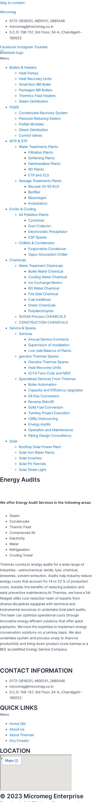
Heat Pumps (28, 73)
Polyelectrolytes (41, 311)
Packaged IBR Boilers (35, 90)
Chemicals (17, 260)
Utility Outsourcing (43, 419)
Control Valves (30, 135)
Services (25, 334)
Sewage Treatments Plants (40, 181)
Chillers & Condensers (36, 243)
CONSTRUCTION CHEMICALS (43, 322)
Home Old (17, 724)
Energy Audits (39, 424)
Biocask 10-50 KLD (43, 186)
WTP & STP (18, 141)
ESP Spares (37, 237)
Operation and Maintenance (50, 430)
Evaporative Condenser (47, 249)
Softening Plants (41, 158)
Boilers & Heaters (23, 67)
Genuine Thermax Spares (48, 362)
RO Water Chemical (43, 288)
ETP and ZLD (38, 175)
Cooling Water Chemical (47, 277)
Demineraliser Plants (44, 164)
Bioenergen (37, 198)
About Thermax (21, 735)
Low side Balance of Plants (49, 351)
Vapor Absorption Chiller (47, 254)
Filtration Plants (40, 152)
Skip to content (12, 3)
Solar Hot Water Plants (37, 452)
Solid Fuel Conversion (45, 407)
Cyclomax (36, 220)
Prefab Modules (31, 124)
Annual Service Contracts (48, 339)
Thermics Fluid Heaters (37, 96)
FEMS (14, 107)
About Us (17, 729)
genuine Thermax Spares (39, 356)
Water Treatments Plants (38, 147)
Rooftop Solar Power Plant (40, 447)
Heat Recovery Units (35, 79)
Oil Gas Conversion (43, 396)
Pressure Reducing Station (40, 118)
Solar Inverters (30, 458)
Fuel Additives (39, 300)
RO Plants (36, 169)
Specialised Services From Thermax (47, 379)
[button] (46, 58)
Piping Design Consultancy (49, 435)
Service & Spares (22, 328)
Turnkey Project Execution (49, 413)
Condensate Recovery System (43, 113)
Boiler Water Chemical (45, 271)
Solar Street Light (32, 470)
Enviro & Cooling (22, 209)
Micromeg (8, 12)
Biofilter (34, 192)
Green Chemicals (42, 305)
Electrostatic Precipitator (47, 232)
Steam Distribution (33, 101)
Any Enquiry (19, 740)
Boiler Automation (42, 384)
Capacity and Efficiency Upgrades (55, 390)
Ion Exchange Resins (45, 283)
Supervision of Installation (49, 345)
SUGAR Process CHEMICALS (42, 316)
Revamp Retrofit (41, 402)
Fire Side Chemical (43, 294)
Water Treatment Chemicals (41, 266)
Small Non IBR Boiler (35, 84)
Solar (13, 441)
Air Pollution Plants (34, 215)
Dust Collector (39, 226)
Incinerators (37, 203)
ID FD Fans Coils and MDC (49, 373)
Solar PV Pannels (32, 464)
